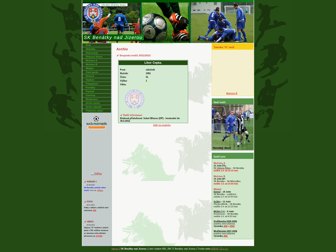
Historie (90, 76)
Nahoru (115, 248)
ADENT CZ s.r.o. (219, 248)
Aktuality (90, 49)
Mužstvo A (91, 60)
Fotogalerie (92, 83)
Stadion (90, 80)
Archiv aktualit (93, 107)
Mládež (89, 68)
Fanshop (90, 95)
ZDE (225, 226)
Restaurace (92, 99)
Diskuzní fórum (94, 56)
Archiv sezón (93, 103)
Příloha (100, 190)
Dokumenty (92, 53)
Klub (88, 45)
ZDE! (232, 226)
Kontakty (90, 87)
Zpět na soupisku (162, 125)
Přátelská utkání (94, 110)
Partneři (90, 91)
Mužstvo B (91, 64)
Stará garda (92, 72)
